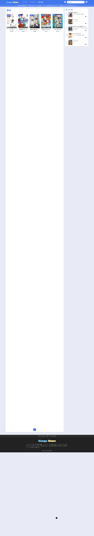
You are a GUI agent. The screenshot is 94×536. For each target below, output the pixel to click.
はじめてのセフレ (77, 33)
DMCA (47, 436)
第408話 (23, 31)
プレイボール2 (57, 29)
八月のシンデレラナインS (46, 29)
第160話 (11, 31)
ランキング (32, 2)
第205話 (34, 31)
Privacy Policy (53, 436)
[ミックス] (12, 21)
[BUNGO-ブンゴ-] (23, 21)
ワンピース (75, 40)
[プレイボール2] (58, 21)
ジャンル (25, 2)
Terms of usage (41, 436)
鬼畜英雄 (75, 12)
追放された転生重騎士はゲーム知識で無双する (79, 26)
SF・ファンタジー (81, 28)
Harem (78, 14)
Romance (79, 35)
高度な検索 (40, 2)
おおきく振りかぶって (34, 29)
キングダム (75, 19)
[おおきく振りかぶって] (35, 21)
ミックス (12, 29)
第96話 (57, 31)
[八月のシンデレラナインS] (46, 21)
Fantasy (82, 14)
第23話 (46, 31)
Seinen (83, 35)
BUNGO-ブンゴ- (23, 29)
